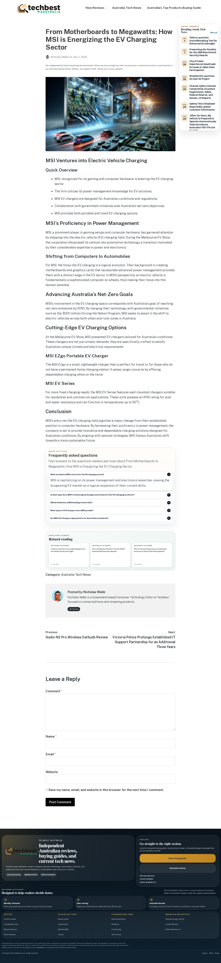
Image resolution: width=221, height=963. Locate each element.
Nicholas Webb (60, 56)
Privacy (217, 953)
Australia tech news (11, 924)
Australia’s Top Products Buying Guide (174, 7)
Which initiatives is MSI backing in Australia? (71, 502)
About (211, 953)
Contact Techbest (146, 879)
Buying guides (63, 919)
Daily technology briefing (174, 919)
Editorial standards (118, 919)
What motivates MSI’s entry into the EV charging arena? (77, 474)
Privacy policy (117, 929)
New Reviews (95, 7)
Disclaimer (115, 924)
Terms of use (116, 934)
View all (213, 32)
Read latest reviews (178, 868)
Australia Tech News (126, 7)
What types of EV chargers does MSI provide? (71, 510)
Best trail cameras (10, 929)
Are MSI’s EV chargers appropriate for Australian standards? (79, 518)
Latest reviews (63, 924)
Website (52, 772)
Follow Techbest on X (148, 882)
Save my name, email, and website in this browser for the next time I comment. (106, 790)
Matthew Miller (63, 929)
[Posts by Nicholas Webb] (48, 56)
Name (51, 736)
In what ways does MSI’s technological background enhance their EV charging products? (92, 495)
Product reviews (10, 919)
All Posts (73, 609)
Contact (61, 934)
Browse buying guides (177, 858)
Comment (54, 691)
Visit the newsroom (147, 876)
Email (51, 754)
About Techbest (9, 934)
